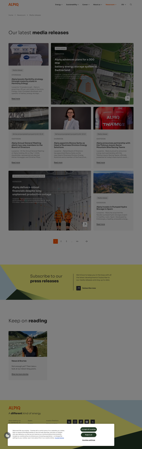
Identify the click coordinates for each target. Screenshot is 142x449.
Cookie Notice (59, 438)
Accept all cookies (89, 429)
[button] (7, 435)
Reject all (88, 435)
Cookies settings (88, 440)
